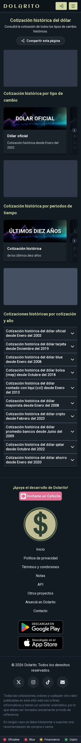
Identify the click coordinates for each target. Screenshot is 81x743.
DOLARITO (21, 6)
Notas (40, 576)
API (40, 584)
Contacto (40, 611)
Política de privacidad (41, 558)
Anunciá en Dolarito (40, 602)
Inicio (40, 549)
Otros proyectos (40, 593)
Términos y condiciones (40, 567)
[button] (73, 6)
